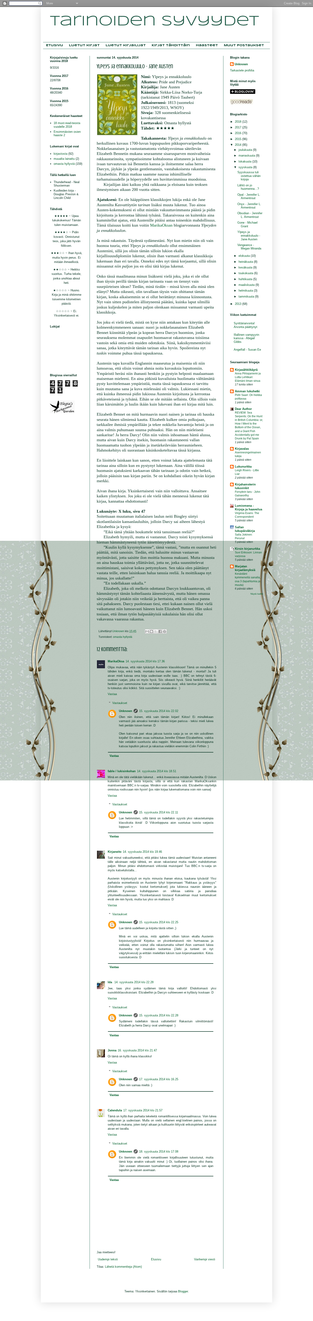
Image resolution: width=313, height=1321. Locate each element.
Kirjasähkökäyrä (246, 369)
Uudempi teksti (108, 1259)
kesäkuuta (246, 267)
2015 (238, 139)
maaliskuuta (247, 285)
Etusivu (54, 45)
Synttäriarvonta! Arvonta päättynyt (245, 325)
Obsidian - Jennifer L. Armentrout (249, 215)
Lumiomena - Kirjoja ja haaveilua (248, 507)
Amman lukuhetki (247, 391)
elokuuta (245, 255)
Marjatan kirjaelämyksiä (245, 568)
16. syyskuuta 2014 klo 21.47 (137, 1050)
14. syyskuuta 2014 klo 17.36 (145, 661)
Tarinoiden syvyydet (154, 21)
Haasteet (207, 45)
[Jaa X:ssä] (156, 631)
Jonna (112, 1050)
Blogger (183, 1291)
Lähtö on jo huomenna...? (248, 187)
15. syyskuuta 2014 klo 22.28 (158, 1015)
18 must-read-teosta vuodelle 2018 (67, 124)
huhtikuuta (246, 279)
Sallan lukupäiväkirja (245, 529)
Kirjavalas (242, 448)
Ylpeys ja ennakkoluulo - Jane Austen (248, 235)
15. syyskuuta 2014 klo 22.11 (158, 812)
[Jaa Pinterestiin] (164, 631)
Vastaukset (119, 703)
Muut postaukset (244, 45)
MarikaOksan (161, 225)
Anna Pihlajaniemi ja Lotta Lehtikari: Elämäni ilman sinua (248, 377)
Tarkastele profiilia (242, 70)
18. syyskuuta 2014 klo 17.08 (158, 1151)
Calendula (115, 1110)
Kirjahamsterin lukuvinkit (245, 486)
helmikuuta (246, 290)
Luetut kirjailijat (126, 45)
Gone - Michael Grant (247, 224)
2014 (238, 144)
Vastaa (112, 694)
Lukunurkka (243, 466)
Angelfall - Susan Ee (247, 349)
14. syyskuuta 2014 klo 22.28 (134, 982)
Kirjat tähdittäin (171, 45)
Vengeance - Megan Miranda (249, 246)
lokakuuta (245, 161)
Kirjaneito (114, 851)
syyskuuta (246, 167)
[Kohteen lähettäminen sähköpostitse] (147, 631)
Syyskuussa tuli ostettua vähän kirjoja (249, 176)
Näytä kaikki (256, 594)
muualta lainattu (64, 158)
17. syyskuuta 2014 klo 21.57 (142, 1110)
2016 (238, 133)
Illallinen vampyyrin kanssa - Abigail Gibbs (246, 338)
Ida (110, 982)
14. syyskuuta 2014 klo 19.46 (142, 851)
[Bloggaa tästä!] (151, 631)
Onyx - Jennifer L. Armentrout (249, 205)
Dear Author (243, 409)
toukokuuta (246, 273)
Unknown (125, 711)
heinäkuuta (246, 261)
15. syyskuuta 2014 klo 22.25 (158, 922)
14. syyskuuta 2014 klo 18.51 (156, 771)
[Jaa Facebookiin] (160, 631)
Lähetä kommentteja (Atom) (123, 1266)
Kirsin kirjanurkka (247, 548)
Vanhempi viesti (204, 1259)
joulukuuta (246, 150)
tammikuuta (247, 296)
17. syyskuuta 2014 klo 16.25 (158, 1079)
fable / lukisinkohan (122, 771)
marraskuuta (247, 155)
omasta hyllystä (122, 636)
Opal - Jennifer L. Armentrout (248, 196)
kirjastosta (60, 153)
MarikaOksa (116, 661)
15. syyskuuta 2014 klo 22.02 (158, 711)
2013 (238, 304)
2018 (238, 121)
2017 (238, 127)
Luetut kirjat (84, 45)
